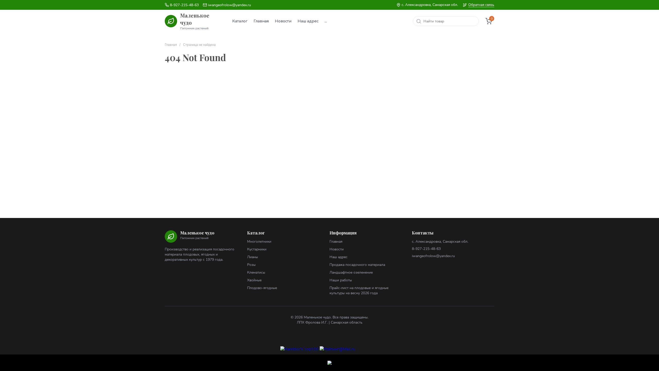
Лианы (252, 257)
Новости (337, 249)
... (326, 21)
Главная (171, 45)
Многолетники (259, 241)
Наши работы (341, 280)
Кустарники (256, 249)
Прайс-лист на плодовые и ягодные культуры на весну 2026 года (359, 290)
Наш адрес (339, 257)
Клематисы (256, 272)
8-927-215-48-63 (184, 5)
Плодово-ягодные (262, 287)
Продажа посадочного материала (357, 264)
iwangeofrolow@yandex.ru (229, 5)
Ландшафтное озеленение (351, 272)
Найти (418, 21)
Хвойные (254, 280)
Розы (251, 264)
